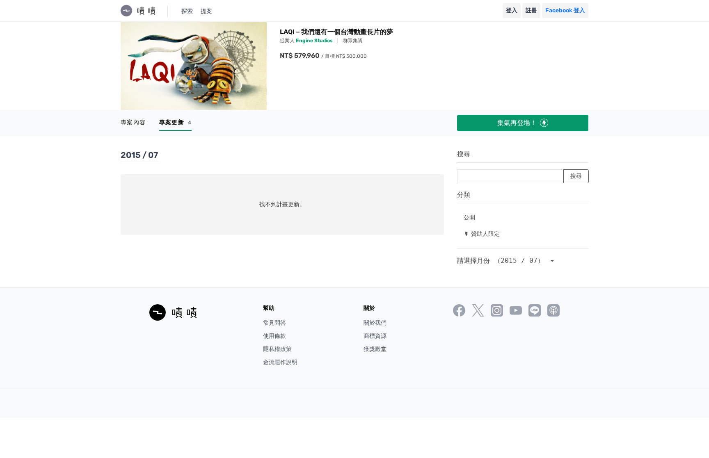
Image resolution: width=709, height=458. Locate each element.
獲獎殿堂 (375, 349)
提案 (206, 11)
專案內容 (133, 122)
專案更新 (175, 122)
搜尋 (463, 154)
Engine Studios (315, 40)
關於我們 (375, 322)
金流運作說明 (280, 362)
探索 (187, 11)
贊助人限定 (482, 233)
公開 (469, 217)
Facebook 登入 (565, 10)
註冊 (531, 10)
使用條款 (274, 336)
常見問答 (274, 322)
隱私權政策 (277, 349)
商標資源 (375, 336)
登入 (511, 10)
